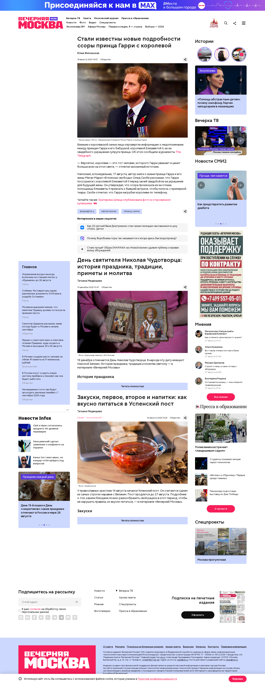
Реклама (120, 647)
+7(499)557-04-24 (150, 660)
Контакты (213, 647)
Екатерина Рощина (215, 378)
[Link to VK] (27, 617)
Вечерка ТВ (73, 18)
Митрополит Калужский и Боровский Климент (219, 332)
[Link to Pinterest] (74, 617)
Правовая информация (233, 647)
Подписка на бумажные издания (145, 647)
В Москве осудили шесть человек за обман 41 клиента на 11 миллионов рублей (42, 359)
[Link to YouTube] (47, 617)
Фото (82, 22)
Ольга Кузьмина (214, 347)
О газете (108, 647)
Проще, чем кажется (213, 175)
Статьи (98, 597)
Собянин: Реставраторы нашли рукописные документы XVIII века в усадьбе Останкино (41, 293)
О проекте (221, 508)
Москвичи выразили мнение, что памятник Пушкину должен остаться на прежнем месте (43, 310)
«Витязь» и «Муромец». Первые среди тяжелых (227, 477)
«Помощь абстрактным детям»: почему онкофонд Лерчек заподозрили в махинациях (219, 103)
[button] (24, 486)
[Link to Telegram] (54, 617)
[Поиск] (226, 23)
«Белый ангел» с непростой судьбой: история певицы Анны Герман (222, 54)
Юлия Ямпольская (88, 53)
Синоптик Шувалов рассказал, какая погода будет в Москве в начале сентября (42, 326)
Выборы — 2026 (154, 26)
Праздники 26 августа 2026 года (44, 486)
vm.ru (162, 657)
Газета (87, 18)
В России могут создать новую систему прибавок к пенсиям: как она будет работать (42, 376)
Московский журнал (106, 18)
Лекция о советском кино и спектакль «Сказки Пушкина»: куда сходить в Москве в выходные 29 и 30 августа (42, 343)
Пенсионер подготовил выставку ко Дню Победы (224, 493)
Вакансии (188, 647)
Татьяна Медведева (89, 280)
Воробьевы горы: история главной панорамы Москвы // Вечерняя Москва (204, 54)
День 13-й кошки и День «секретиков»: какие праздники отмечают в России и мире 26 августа (42, 511)
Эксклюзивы (207, 70)
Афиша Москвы (97, 26)
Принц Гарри (132, 211)
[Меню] (244, 23)
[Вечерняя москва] (57, 660)
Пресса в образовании (135, 18)
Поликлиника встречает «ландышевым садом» (211, 448)
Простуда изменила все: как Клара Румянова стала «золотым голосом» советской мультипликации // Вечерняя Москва (239, 54)
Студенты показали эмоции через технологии (225, 461)
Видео (92, 22)
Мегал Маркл (108, 211)
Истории (204, 41)
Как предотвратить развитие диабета (221, 185)
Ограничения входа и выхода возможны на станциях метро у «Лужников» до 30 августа (39, 277)
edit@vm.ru (182, 660)
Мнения (203, 324)
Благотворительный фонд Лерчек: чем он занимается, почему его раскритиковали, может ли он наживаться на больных (221, 80)
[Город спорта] (214, 23)
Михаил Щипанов (214, 363)
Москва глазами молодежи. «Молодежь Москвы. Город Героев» (221, 140)
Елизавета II (87, 211)
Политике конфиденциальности (157, 678)
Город (25, 284)
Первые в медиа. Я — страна (125, 26)
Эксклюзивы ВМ (75, 26)
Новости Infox (34, 418)
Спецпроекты (107, 22)
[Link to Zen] (41, 617)
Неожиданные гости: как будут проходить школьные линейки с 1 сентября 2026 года (40, 392)
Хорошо (237, 678)
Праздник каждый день (38, 477)
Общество (27, 333)
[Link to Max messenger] (20, 617)
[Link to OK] (34, 617)
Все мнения (221, 397)
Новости (71, 22)
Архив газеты (127, 597)
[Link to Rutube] (68, 617)
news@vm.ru (232, 660)
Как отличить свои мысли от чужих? (223, 337)
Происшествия (29, 366)
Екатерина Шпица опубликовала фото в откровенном (124, 201)
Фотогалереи (102, 611)
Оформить (198, 615)
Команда (201, 647)
